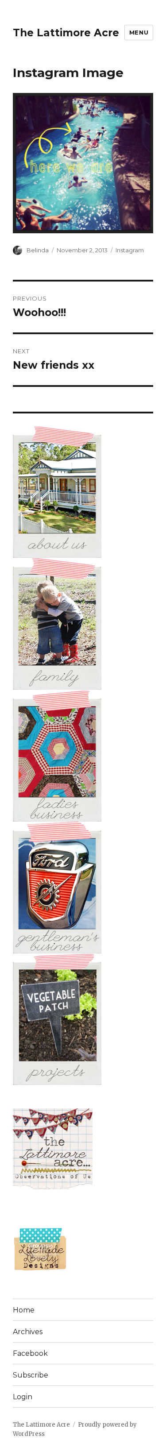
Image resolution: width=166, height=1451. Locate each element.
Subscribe (30, 1375)
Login (22, 1397)
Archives (27, 1332)
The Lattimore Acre (66, 33)
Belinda (38, 250)
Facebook (30, 1353)
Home (24, 1310)
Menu (138, 32)
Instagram (130, 250)
